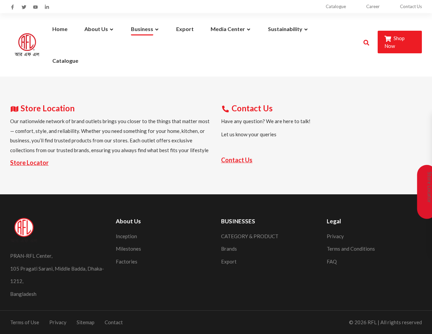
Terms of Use (24, 322)
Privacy (335, 236)
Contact (114, 322)
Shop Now (394, 42)
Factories (126, 261)
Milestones (128, 249)
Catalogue (336, 6)
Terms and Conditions (351, 249)
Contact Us (411, 6)
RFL (372, 322)
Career (373, 6)
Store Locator (29, 162)
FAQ (332, 261)
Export (229, 261)
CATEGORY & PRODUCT (249, 236)
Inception (126, 236)
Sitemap (85, 322)
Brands (229, 249)
